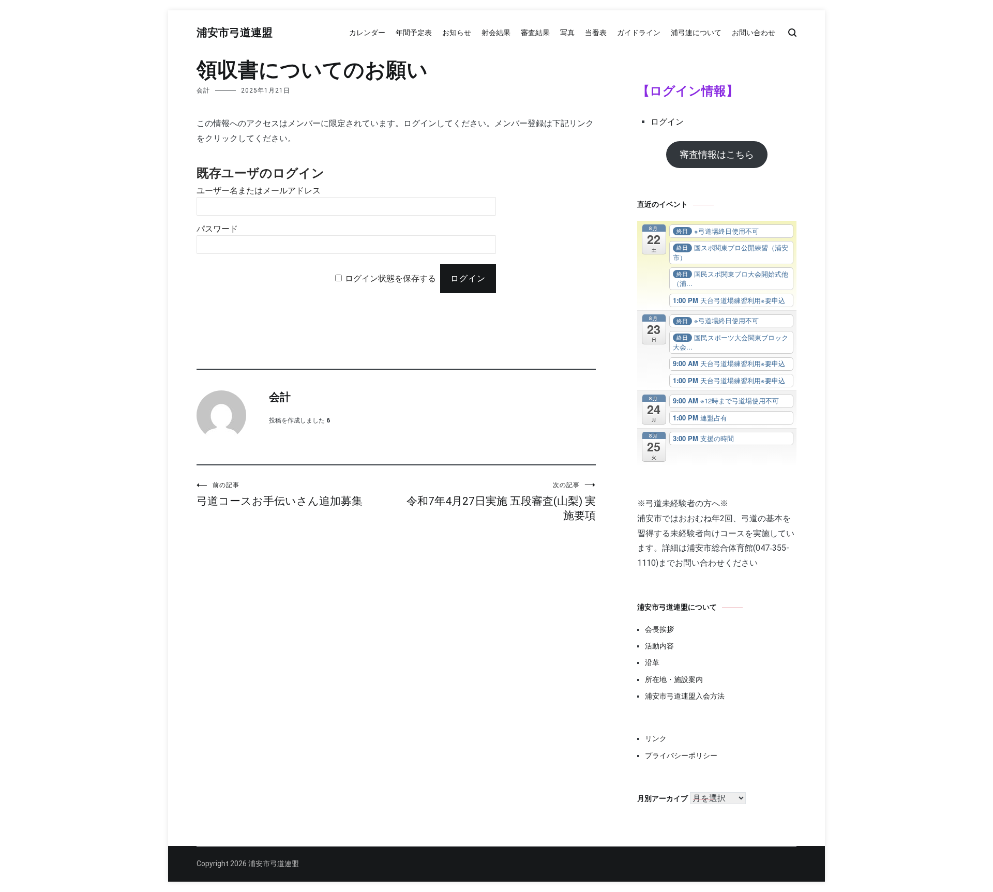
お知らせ (456, 32)
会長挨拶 (659, 629)
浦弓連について (696, 32)
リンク (656, 738)
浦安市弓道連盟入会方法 (685, 696)
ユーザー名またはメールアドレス (259, 190)
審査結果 (535, 32)
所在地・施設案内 (674, 679)
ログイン (667, 122)
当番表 (596, 32)
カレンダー (367, 32)
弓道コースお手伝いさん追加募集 (280, 494)
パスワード (217, 228)
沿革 (652, 662)
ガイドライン (638, 32)
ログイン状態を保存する (390, 278)
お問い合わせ (753, 32)
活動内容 (659, 646)
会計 (203, 90)
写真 (567, 32)
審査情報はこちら (717, 154)
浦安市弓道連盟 (235, 33)
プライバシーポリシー (681, 755)
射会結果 (496, 32)
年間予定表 (414, 32)
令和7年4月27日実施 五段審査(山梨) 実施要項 (501, 501)
